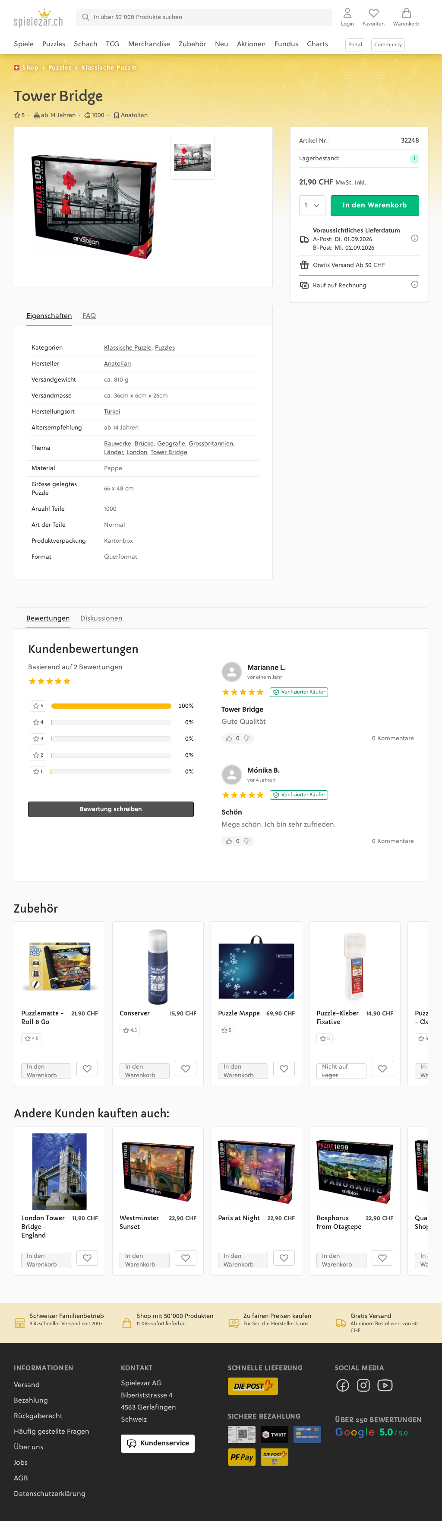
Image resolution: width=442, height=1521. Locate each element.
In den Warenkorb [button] (42, 1071)
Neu (221, 44)
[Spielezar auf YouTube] (385, 1388)
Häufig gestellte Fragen (51, 1432)
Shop (30, 68)
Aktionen (251, 44)
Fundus (286, 44)
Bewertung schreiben (111, 809)
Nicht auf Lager (335, 1071)
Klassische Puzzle (109, 68)
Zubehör (192, 44)
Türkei (112, 412)
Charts (317, 44)
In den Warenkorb (375, 205)
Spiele (24, 44)
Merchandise (149, 44)
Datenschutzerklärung (49, 1494)
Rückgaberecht (38, 1416)
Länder (113, 452)
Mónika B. (263, 770)
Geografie (171, 444)
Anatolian (117, 364)
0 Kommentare (393, 738)
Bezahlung (31, 1400)
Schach (86, 44)
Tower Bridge (169, 452)
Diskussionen (101, 618)
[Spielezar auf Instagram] (363, 1388)
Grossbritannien (211, 444)
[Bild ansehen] (94, 207)
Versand (27, 1385)
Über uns (28, 1447)
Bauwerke (117, 444)
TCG (113, 44)
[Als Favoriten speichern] (87, 1068)
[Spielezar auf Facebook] (342, 1388)
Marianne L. (266, 668)
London (136, 452)
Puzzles (53, 44)
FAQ (89, 316)
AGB (21, 1478)
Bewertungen (48, 618)
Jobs (21, 1463)
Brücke (144, 444)
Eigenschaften (49, 316)
